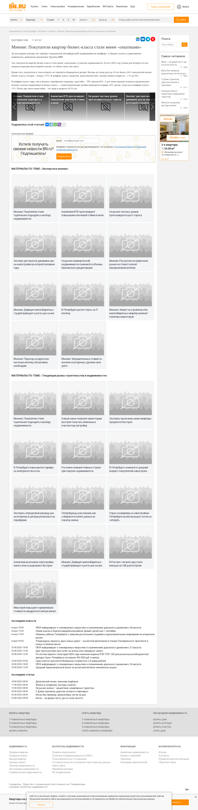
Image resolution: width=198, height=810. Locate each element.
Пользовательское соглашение (69, 759)
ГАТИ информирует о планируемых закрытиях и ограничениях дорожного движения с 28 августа (88, 627)
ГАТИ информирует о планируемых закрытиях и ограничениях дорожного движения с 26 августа (88, 664)
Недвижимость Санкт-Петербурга (23, 31)
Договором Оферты (124, 147)
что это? (165, 159)
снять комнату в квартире (97, 730)
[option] (30, 107)
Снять (44, 6)
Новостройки (57, 6)
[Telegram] (51, 124)
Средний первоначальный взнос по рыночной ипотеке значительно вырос (76, 667)
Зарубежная (93, 6)
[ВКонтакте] (47, 124)
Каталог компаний (130, 755)
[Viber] (59, 124)
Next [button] (152, 107)
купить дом (160, 719)
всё (93, 20)
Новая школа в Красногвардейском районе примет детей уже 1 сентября (76, 631)
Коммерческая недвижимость (25, 772)
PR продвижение (61, 772)
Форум (162, 752)
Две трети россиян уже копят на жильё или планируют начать (69, 651)
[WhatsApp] (55, 124)
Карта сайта (58, 765)
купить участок (162, 726)
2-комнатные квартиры (23, 722)
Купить (34, 6)
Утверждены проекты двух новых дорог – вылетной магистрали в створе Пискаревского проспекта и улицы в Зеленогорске (92, 643)
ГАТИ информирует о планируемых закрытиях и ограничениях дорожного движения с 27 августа (88, 647)
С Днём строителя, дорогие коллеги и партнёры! (62, 691)
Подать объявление (160, 7)
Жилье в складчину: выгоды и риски (56, 684)
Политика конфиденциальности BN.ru (72, 755)
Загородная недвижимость (24, 769)
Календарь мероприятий (133, 762)
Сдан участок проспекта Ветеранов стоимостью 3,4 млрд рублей (71, 661)
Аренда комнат (17, 762)
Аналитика (121, 6)
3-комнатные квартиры (23, 726)
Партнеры (125, 759)
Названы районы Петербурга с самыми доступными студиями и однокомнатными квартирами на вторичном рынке (95, 636)
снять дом (159, 730)
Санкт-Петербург (16, 10)
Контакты (164, 755)
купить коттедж (162, 722)
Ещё (132, 6)
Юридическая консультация (174, 759)
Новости (52, 31)
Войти (185, 6)
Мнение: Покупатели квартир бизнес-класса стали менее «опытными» (86, 31)
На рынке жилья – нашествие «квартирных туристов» (65, 688)
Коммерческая (76, 6)
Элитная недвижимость (22, 765)
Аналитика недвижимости (134, 752)
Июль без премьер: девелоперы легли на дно (61, 694)
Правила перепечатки (64, 752)
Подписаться (64, 156)
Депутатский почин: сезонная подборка (57, 681)
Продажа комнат (18, 755)
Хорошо (41, 805)
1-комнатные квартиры (23, 719)
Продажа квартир (18, 752)
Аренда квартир (17, 759)
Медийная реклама (62, 769)
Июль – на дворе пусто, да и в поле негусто (59, 698)
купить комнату (18, 730)
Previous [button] (14, 107)
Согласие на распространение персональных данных (81, 762)
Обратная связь (167, 762)
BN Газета (108, 6)
